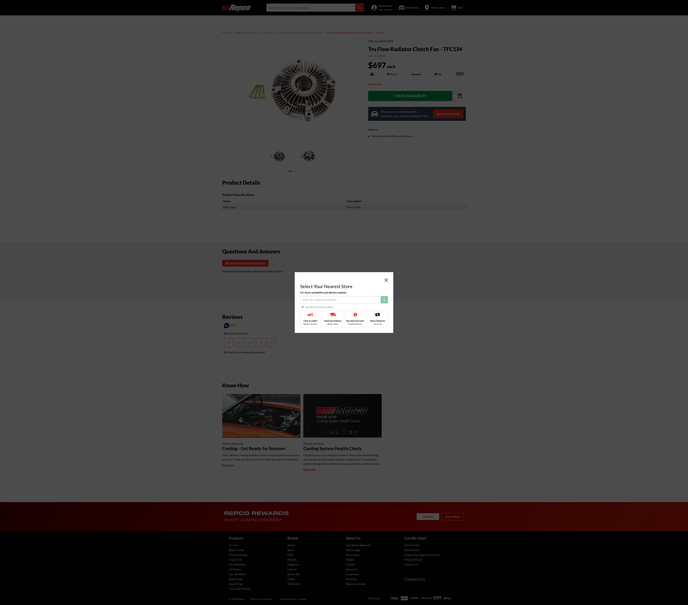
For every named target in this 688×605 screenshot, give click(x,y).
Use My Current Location (319, 307)
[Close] (386, 280)
